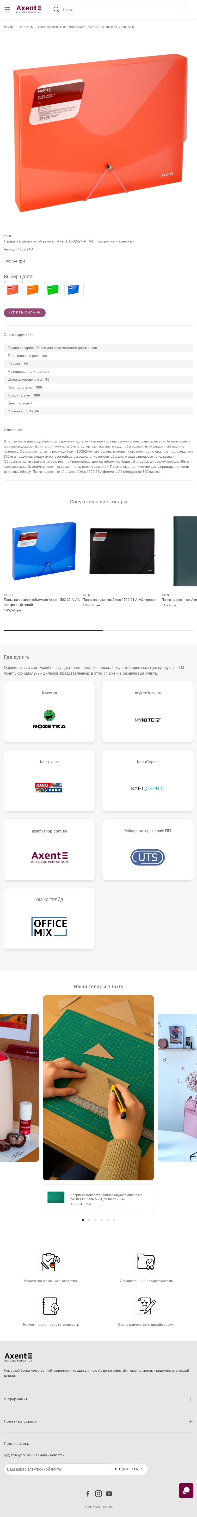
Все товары (25, 27)
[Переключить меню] (7, 9)
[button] (118, 9)
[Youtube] (109, 1493)
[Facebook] (88, 1493)
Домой (8, 27)
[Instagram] (98, 1493)
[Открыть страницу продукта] (43, 551)
